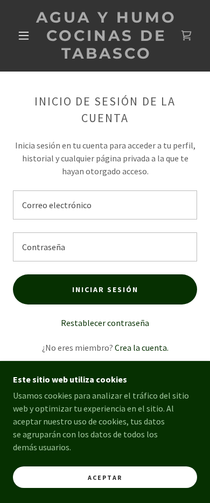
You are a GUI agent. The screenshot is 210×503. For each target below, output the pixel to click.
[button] (23, 35)
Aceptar (105, 477)
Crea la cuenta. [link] (142, 347)
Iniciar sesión (105, 289)
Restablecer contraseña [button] (105, 322)
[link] (106, 36)
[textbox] (105, 204)
